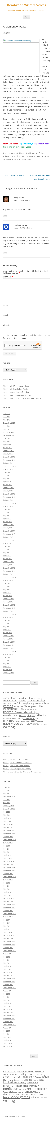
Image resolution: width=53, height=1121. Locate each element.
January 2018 (8, 528)
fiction (45, 703)
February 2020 (8, 451)
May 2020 (6, 441)
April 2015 (7, 629)
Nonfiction (40, 153)
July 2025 (6, 414)
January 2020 (8, 454)
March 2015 (7, 633)
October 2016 (8, 574)
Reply (5, 216)
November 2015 (9, 608)
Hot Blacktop (26, 706)
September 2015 (9, 614)
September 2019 (9, 466)
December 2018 (9, 494)
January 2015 (8, 639)
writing (9, 727)
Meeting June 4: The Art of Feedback (16, 392)
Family (30, 703)
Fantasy (38, 703)
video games (20, 723)
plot (29, 715)
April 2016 (7, 592)
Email (5, 315)
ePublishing (21, 703)
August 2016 (7, 580)
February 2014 (8, 673)
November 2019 (9, 460)
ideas (41, 706)
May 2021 (6, 429)
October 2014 (8, 648)
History (16, 706)
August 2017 (7, 543)
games (8, 706)
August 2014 (7, 654)
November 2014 (9, 645)
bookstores (28, 698)
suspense (40, 721)
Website (6, 325)
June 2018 (6, 512)
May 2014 (6, 663)
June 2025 (6, 417)
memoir (9, 712)
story (34, 720)
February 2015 (8, 636)
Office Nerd (22, 716)
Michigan (34, 712)
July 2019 (6, 472)
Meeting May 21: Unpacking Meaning (17, 395)
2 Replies (6, 33)
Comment (8, 277)
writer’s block (42, 724)
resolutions (18, 718)
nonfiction (10, 715)
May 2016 (6, 589)
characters (39, 698)
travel (7, 724)
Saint (37, 718)
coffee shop (14, 701)
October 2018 (8, 500)
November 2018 (9, 497)
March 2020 (7, 447)
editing (12, 703)
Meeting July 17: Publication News (16, 386)
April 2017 (7, 555)
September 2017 (9, 540)
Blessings (21, 156)
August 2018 (7, 506)
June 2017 (6, 549)
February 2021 (8, 432)
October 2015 (8, 611)
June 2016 (6, 586)
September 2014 (9, 651)
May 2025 (6, 420)
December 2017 (9, 531)
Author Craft (9, 697)
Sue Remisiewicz (26, 159)
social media (25, 721)
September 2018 (9, 503)
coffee (6, 700)
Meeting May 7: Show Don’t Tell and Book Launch (22, 398)
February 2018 (8, 525)
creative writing (36, 700)
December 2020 (9, 435)
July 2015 (6, 620)
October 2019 (8, 463)
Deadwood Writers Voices (26, 5)
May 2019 (6, 478)
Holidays (37, 156)
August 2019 (7, 469)
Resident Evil (8, 718)
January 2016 (8, 602)
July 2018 (6, 509)
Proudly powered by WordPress (14, 1116)
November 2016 (9, 571)
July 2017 (6, 546)
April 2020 (7, 444)
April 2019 (7, 481)
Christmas (29, 156)
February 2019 (8, 488)
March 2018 (7, 521)
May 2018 (6, 515)
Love (28, 709)
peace (44, 156)
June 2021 (6, 426)
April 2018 (7, 518)
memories (22, 712)
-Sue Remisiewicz (28, 153)
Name (5, 305)
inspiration (9, 709)
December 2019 (9, 457)
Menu (26, 17)
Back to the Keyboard (13, 175)
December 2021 (9, 423)
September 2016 (9, 577)
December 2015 (9, 605)
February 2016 (8, 599)
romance (29, 718)
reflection (41, 715)
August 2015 (7, 617)
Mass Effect (34, 709)
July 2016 (6, 583)
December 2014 (9, 642)
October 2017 (8, 537)
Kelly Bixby (21, 709)
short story (8, 720)
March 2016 (7, 595)
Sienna (17, 721)
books (20, 698)
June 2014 (6, 660)
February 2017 (8, 562)
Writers (6, 156)
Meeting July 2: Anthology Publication (17, 389)
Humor (36, 706)
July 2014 (6, 657)
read (33, 716)
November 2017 (9, 534)
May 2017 (6, 552)
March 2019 (7, 484)
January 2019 (8, 491)
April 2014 (7, 666)
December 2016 (9, 568)
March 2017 (7, 558)
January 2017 (8, 565)
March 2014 (7, 670)
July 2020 (6, 438)
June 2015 (6, 623)
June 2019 (6, 475)
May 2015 (6, 626)
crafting (22, 700)
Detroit (6, 703)
